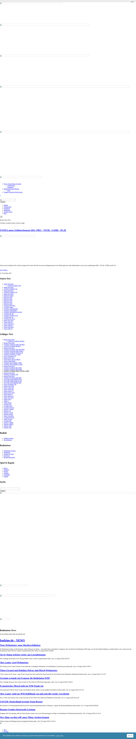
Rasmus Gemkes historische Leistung (17, 709)
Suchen (3, 202)
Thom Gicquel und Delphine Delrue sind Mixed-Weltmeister (28, 670)
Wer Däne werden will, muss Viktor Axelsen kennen (24, 717)
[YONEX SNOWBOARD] (28, 596)
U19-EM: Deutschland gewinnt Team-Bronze (21, 701)
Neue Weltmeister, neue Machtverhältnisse (20, 645)
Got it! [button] (130, 735)
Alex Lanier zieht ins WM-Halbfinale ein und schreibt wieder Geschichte (34, 694)
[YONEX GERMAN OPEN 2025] (4, 619)
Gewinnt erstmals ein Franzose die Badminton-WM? (25, 678)
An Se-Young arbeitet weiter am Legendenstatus (23, 654)
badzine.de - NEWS (12, 640)
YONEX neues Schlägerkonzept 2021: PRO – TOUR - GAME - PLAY (33, 230)
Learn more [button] (59, 735)
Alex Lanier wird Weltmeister (14, 662)
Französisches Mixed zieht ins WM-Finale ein (21, 686)
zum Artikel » (4, 270)
